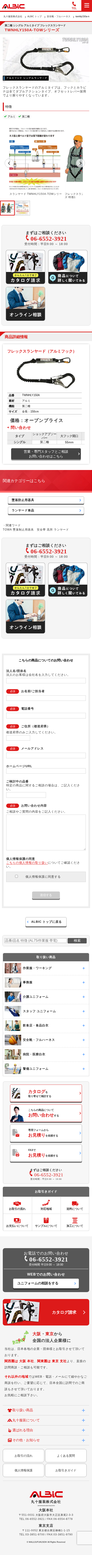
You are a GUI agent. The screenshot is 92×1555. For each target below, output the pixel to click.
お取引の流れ (24, 1455)
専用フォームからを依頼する (43, 1133)
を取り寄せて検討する (39, 1093)
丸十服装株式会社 (12, 16)
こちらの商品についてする (43, 1112)
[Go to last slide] (9, 163)
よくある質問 (66, 1455)
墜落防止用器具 (23, 500)
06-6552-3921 (49, 238)
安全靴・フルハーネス (58, 16)
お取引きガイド (65, 1470)
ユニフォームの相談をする (37, 1283)
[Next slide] (80, 163)
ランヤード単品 (23, 510)
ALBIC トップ (34, 16)
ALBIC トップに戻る (46, 921)
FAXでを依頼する (43, 1153)
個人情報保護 (24, 1470)
